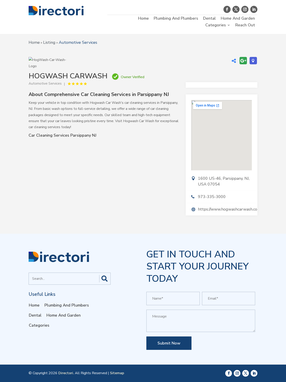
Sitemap (117, 373)
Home (143, 19)
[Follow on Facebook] (227, 9)
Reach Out (245, 25)
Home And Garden (238, 19)
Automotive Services (78, 42)
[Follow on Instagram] (244, 9)
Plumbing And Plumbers (176, 19)
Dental (209, 19)
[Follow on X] (236, 9)
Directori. (66, 373)
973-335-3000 (212, 196)
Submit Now (169, 343)
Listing (49, 42)
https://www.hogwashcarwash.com (227, 209)
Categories (215, 25)
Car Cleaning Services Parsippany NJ (62, 135)
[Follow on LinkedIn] (253, 9)
